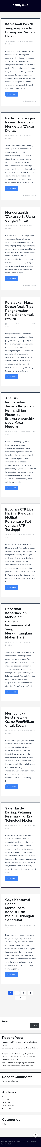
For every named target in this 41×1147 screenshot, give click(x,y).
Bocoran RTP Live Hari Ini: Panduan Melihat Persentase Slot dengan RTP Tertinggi (19, 519)
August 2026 (6, 1096)
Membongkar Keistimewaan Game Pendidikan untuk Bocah (19, 719)
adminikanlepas (27, 41)
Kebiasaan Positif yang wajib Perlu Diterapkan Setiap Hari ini (20, 30)
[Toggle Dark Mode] (35, 1135)
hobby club (20, 5)
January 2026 (6, 1102)
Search (5, 1021)
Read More (11, 94)
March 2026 (6, 1099)
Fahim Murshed (6, 1144)
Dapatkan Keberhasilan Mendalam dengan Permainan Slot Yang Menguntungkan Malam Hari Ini (18, 623)
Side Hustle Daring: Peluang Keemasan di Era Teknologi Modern (19, 814)
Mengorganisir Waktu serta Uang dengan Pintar (20, 216)
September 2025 (8, 1105)
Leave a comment (30, 101)
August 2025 (6, 1108)
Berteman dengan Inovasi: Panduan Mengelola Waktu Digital (20, 124)
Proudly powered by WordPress (10, 1141)
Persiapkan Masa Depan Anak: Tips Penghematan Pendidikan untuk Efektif (19, 311)
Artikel (10, 44)
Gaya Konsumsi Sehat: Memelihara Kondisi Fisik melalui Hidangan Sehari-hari (19, 910)
